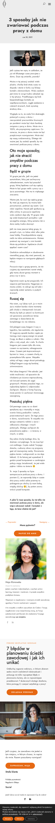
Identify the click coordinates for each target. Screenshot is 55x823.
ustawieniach (37, 814)
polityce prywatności (10, 814)
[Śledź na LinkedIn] (13, 622)
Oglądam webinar (22, 692)
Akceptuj (8, 819)
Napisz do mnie (27, 533)
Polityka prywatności (13, 779)
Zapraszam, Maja (20, 765)
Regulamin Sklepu (12, 782)
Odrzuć (19, 819)
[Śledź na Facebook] (8, 622)
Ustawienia (31, 819)
